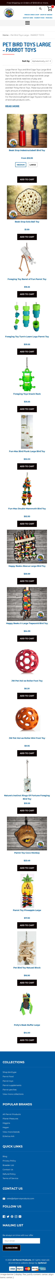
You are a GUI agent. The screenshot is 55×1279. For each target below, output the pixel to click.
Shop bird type (9, 1072)
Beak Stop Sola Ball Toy (27, 221)
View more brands (11, 1132)
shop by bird (28, 18)
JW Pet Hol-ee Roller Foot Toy (27, 680)
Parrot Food (39, 18)
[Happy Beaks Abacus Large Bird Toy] (27, 547)
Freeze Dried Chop (31, 15)
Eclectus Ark (8, 1136)
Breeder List (8, 1165)
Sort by (26, 61)
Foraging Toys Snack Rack (27, 394)
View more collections (13, 1094)
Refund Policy (9, 1174)
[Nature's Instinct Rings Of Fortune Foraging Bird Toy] (27, 776)
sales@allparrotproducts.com (20, 1198)
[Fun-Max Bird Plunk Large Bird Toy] (27, 432)
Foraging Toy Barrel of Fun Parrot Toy (27, 279)
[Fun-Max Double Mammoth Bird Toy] (27, 489)
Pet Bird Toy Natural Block (27, 967)
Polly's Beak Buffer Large (27, 1025)
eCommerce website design (22, 1263)
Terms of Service (10, 1178)
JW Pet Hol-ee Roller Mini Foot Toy (27, 738)
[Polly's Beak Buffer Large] (27, 1005)
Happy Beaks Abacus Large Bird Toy (27, 566)
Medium (21, 165)
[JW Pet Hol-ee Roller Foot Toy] (27, 661)
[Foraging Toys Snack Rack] (27, 374)
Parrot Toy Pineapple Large (27, 910)
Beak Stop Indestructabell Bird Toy (27, 150)
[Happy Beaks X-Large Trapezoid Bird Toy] (27, 604)
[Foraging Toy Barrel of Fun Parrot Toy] (27, 260)
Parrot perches (10, 1089)
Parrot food (8, 1076)
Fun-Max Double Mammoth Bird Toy (27, 508)
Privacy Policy (9, 1161)
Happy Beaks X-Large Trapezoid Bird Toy (27, 623)
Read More (12, 106)
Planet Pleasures (10, 1118)
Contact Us (8, 1169)
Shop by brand (46, 15)
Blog (5, 1156)
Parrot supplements (12, 1085)
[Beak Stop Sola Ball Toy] (27, 202)
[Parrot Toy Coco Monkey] (27, 833)
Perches (49, 18)
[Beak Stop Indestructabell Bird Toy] (27, 131)
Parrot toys (8, 1081)
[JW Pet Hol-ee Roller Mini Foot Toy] (27, 719)
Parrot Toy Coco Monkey (27, 852)
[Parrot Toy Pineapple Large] (27, 891)
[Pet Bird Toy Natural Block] (27, 948)
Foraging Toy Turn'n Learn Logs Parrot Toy (27, 336)
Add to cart (27, 179)
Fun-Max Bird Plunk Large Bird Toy (27, 451)
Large (33, 165)
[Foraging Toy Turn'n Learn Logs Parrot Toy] (27, 317)
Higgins (6, 1123)
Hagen (6, 1127)
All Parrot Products (12, 1114)
